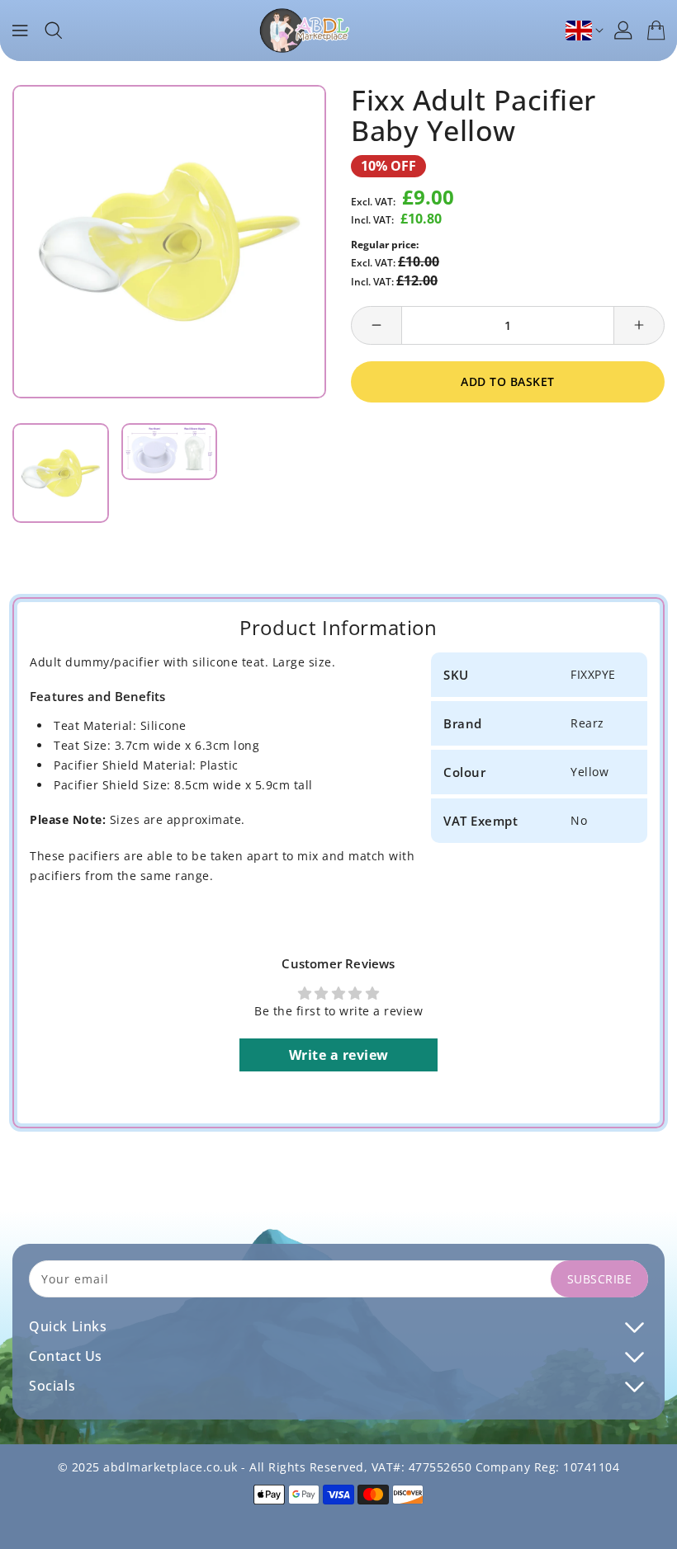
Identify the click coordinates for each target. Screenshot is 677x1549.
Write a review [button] (339, 1055)
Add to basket (508, 381)
